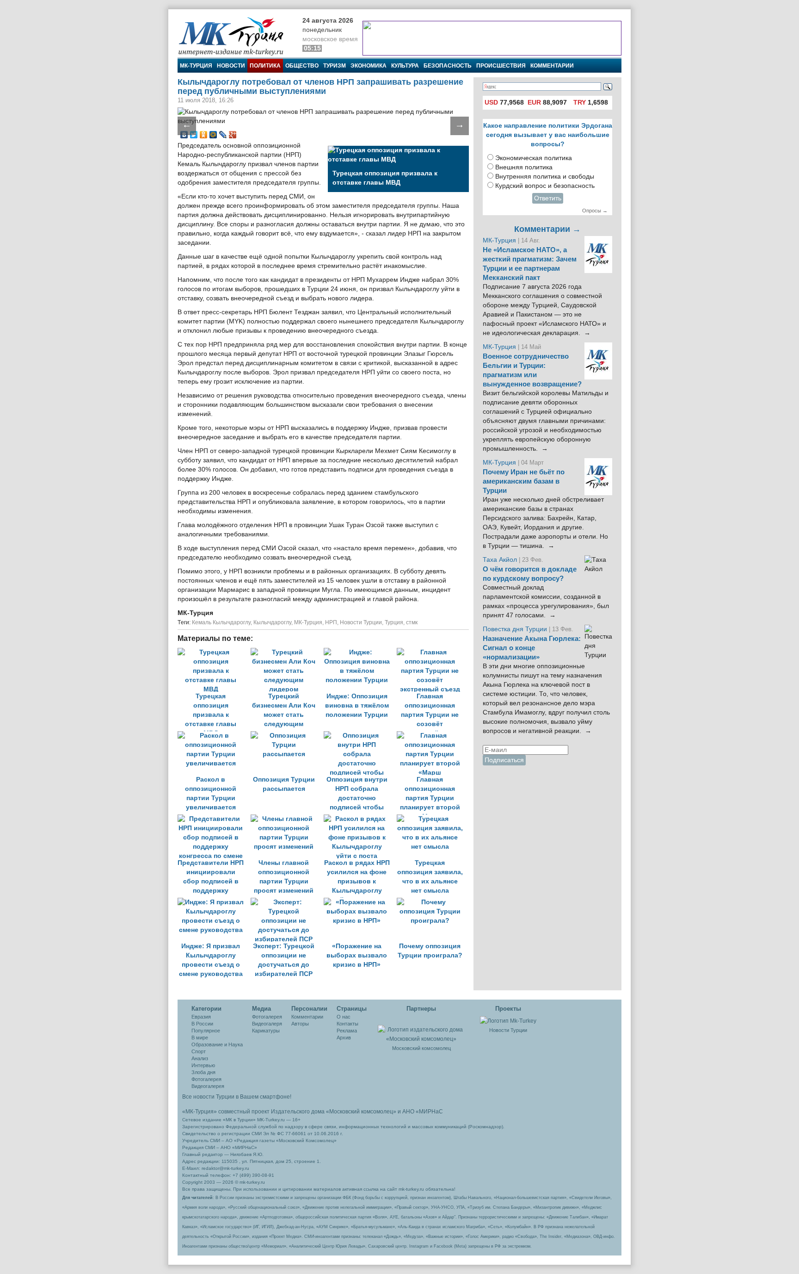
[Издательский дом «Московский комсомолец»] (421, 1029)
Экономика (368, 65)
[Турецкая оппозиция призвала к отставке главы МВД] (214, 652)
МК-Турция (196, 65)
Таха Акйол (500, 559)
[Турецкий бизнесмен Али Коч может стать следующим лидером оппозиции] (287, 652)
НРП (331, 622)
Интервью (203, 1065)
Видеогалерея (207, 1086)
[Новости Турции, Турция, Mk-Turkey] (508, 1020)
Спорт (198, 1051)
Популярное (205, 1030)
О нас (343, 1016)
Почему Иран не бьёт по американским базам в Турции (524, 481)
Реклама (347, 1030)
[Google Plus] (233, 135)
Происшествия (501, 65)
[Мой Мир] (213, 135)
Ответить (547, 198)
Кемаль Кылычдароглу (221, 622)
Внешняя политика (524, 167)
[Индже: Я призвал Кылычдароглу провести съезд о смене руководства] (214, 902)
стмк (412, 622)
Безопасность (448, 65)
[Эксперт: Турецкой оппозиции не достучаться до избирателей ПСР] (287, 902)
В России (202, 1023)
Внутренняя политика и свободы (544, 176)
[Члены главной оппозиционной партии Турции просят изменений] (287, 818)
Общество (302, 65)
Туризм (334, 65)
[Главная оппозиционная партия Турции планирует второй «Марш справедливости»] (432, 735)
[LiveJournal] (223, 135)
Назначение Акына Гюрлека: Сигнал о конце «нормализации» (532, 648)
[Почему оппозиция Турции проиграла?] (432, 902)
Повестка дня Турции (516, 629)
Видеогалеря (267, 1023)
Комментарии (552, 65)
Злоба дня (203, 1072)
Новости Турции (361, 622)
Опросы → (595, 210)
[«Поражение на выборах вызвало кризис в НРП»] (360, 902)
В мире (199, 1037)
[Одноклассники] (204, 135)
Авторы (300, 1023)
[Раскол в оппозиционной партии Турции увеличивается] (214, 735)
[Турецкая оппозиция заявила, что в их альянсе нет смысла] (432, 818)
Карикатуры (266, 1030)
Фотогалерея (206, 1079)
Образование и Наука (217, 1044)
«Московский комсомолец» (361, 1111)
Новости (231, 65)
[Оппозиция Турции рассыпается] (287, 735)
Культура (405, 65)
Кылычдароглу (272, 622)
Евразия (201, 1016)
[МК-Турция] (235, 36)
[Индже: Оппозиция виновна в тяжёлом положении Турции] (360, 652)
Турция (394, 622)
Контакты (347, 1023)
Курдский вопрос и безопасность (545, 185)
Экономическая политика (533, 158)
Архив (344, 1037)
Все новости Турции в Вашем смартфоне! (236, 1097)
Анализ (199, 1058)
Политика (265, 65)
